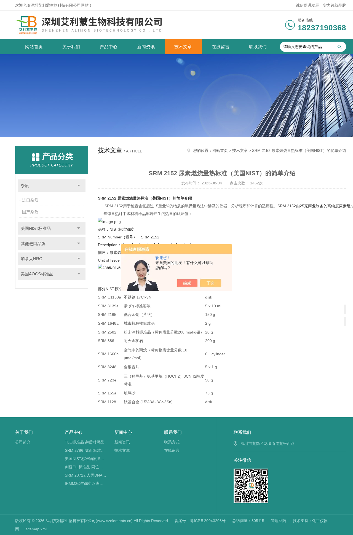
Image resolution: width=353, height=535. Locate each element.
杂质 (25, 185)
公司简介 (23, 442)
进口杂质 (30, 200)
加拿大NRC (31, 258)
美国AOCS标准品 (37, 273)
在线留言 (220, 46)
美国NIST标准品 (36, 228)
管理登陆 (278, 520)
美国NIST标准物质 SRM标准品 (85, 458)
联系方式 (172, 442)
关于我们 (71, 46)
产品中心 (108, 46)
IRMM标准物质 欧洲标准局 (85, 483)
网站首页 (34, 46)
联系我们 (258, 46)
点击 (78, 185)
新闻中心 (123, 432)
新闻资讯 (146, 46)
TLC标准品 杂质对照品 (84, 442)
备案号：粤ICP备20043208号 (200, 520)
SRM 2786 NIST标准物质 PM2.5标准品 (85, 450)
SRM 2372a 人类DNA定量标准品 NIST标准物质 (85, 475)
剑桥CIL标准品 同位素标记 (85, 467)
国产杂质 (30, 211)
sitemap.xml (36, 529)
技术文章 (183, 46)
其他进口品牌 (33, 243)
